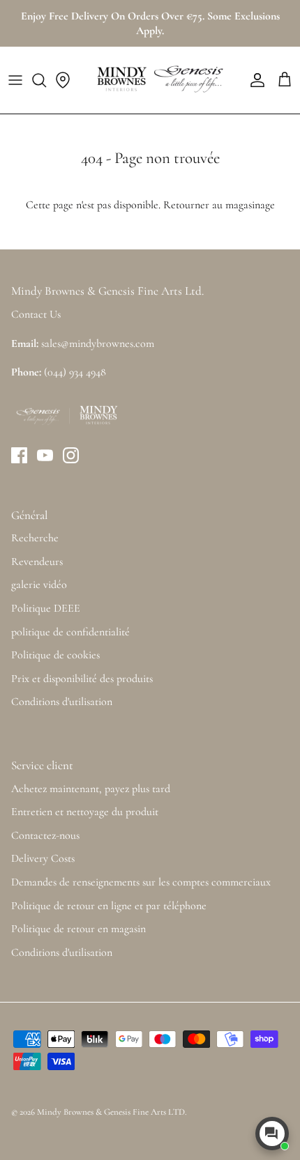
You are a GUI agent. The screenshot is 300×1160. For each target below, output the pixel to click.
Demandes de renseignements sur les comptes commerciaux (141, 882)
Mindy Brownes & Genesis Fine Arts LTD (111, 1112)
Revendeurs (37, 562)
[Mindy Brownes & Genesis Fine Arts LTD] (158, 80)
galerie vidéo (39, 584)
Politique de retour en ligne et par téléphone (109, 906)
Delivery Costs (43, 858)
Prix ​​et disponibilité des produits (82, 679)
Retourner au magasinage (219, 205)
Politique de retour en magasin (78, 929)
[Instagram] (71, 455)
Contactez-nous (45, 835)
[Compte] (254, 80)
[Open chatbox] (272, 1133)
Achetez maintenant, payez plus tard (90, 789)
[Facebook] (19, 455)
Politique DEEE (45, 608)
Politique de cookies (55, 655)
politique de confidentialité (70, 632)
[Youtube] (45, 455)
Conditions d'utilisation (61, 702)
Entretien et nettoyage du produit (84, 812)
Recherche (35, 538)
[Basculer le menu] (15, 80)
